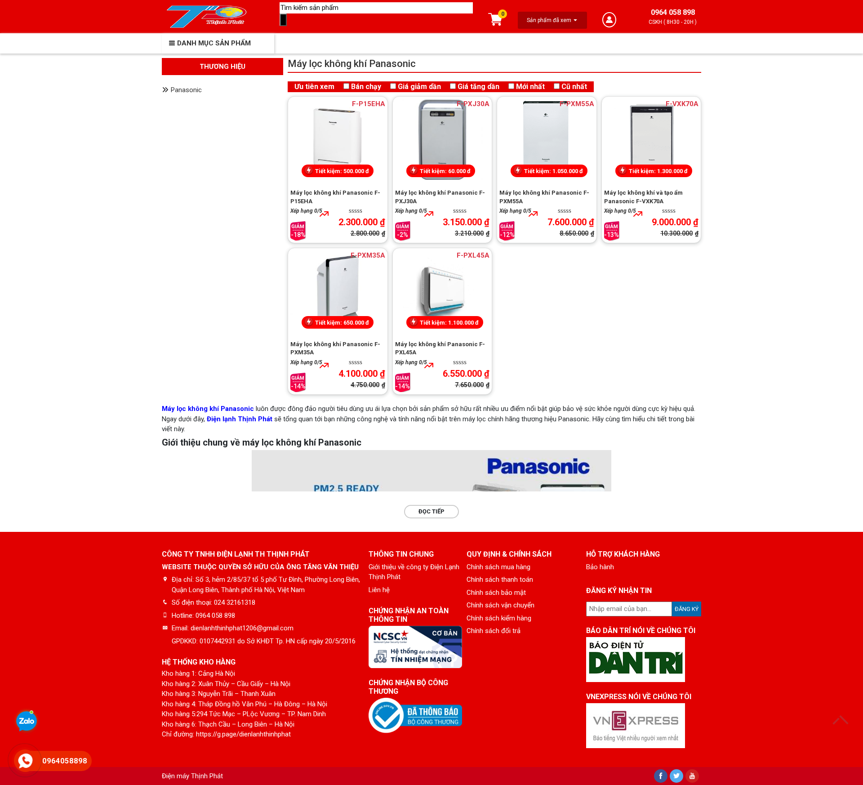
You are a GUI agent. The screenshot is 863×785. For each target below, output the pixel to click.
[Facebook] (660, 776)
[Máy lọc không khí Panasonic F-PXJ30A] (442, 139)
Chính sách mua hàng (498, 567)
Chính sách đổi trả (493, 631)
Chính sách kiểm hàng (499, 618)
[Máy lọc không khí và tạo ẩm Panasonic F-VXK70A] (651, 139)
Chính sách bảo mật (496, 593)
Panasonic (186, 90)
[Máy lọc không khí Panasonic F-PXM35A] (337, 290)
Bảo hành (600, 567)
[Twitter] (676, 776)
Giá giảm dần (419, 86)
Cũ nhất (574, 86)
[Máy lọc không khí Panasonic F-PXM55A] (546, 139)
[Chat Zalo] (26, 722)
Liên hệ (379, 590)
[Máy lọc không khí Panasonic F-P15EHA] (337, 139)
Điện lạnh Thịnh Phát (239, 419)
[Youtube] (692, 776)
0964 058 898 (673, 12)
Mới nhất (530, 86)
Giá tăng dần (478, 86)
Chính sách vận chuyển (500, 605)
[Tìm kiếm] (283, 20)
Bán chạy (366, 86)
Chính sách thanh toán (500, 579)
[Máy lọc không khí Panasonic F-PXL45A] (442, 290)
